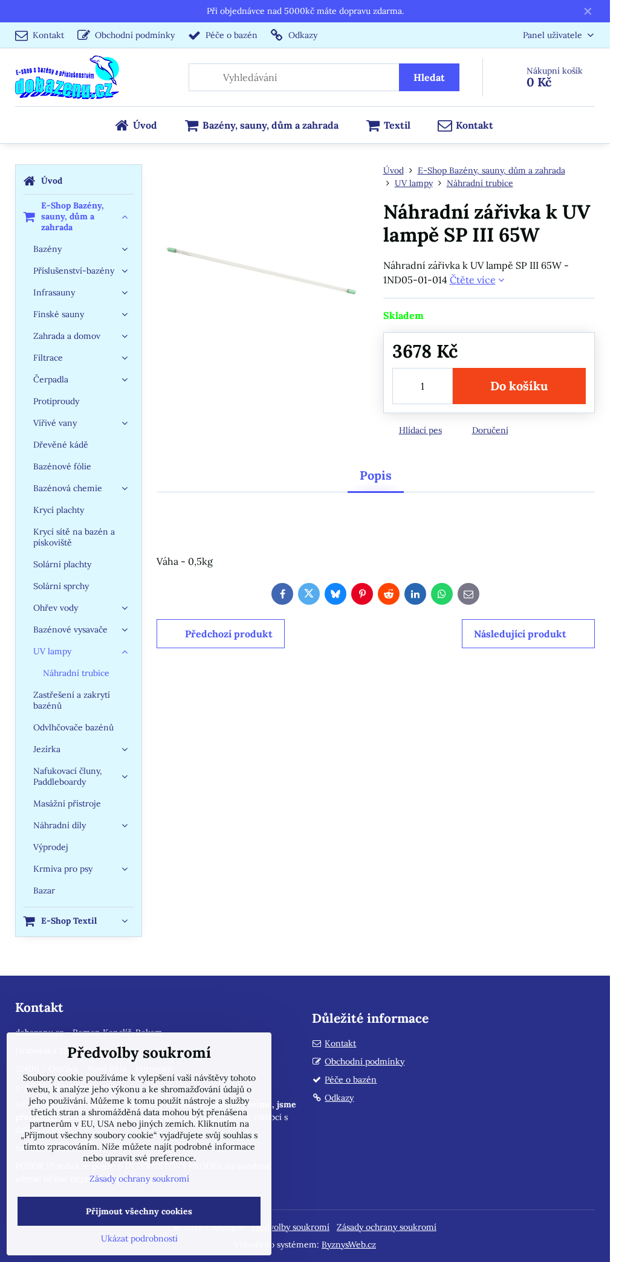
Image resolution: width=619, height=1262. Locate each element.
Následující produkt (520, 634)
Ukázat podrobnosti (139, 1238)
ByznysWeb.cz (349, 1244)
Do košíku (519, 385)
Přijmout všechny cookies (139, 1211)
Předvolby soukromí (290, 1227)
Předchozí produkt (229, 634)
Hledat (429, 77)
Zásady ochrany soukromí (386, 1227)
